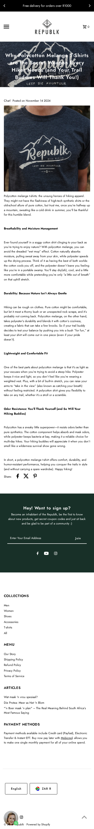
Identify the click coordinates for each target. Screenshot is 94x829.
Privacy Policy (12, 670)
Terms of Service (14, 676)
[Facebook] (38, 554)
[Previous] (4, 5)
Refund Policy (12, 665)
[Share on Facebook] (17, 477)
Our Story (10, 654)
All (5, 633)
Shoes (7, 616)
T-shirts (8, 627)
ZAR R (46, 788)
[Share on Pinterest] (35, 477)
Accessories (11, 622)
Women (9, 611)
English (16, 788)
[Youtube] (46, 554)
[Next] (89, 5)
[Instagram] (55, 554)
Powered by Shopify (38, 824)
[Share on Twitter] (26, 477)
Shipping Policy (13, 659)
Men (6, 605)
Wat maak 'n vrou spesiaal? (21, 697)
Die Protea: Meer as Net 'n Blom (24, 702)
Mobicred (67, 738)
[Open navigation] (15, 26)
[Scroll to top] (84, 817)
